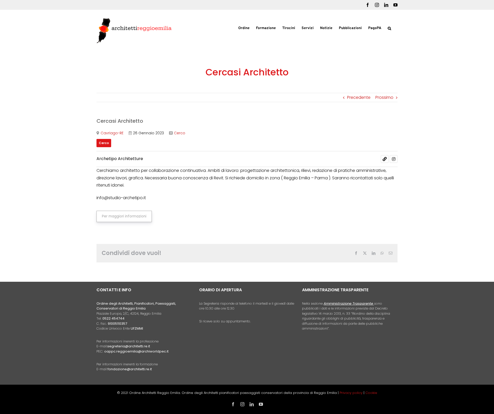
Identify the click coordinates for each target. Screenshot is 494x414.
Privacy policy (352, 392)
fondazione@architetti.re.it (130, 369)
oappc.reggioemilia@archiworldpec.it (136, 351)
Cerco (179, 133)
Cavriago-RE (112, 133)
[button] (389, 28)
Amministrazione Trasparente (348, 303)
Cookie (371, 392)
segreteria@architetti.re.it (128, 346)
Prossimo (384, 97)
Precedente (358, 97)
